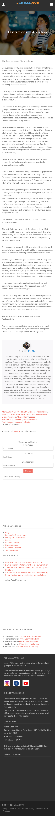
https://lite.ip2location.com (28, 749)
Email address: (28, 462)
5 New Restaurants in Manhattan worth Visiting (25, 575)
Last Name (28, 453)
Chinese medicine (39, 414)
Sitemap (6, 811)
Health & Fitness (28, 412)
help (14, 417)
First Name (28, 445)
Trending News (11, 550)
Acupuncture (42, 412)
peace (32, 417)
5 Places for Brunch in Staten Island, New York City (26, 572)
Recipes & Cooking (13, 548)
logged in (16, 431)
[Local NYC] (27, 3)
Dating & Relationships (15, 537)
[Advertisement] (24, 505)
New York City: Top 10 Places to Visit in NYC (24, 562)
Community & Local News (15, 535)
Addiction (6, 414)
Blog (7, 532)
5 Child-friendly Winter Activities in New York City (26, 565)
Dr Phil (32, 351)
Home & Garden (11, 545)
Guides (8, 540)
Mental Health (23, 417)
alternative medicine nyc (21, 414)
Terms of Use (14, 808)
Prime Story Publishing (31, 636)
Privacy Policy (42, 808)
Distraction (7, 417)
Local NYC (19, 805)
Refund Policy (28, 808)
